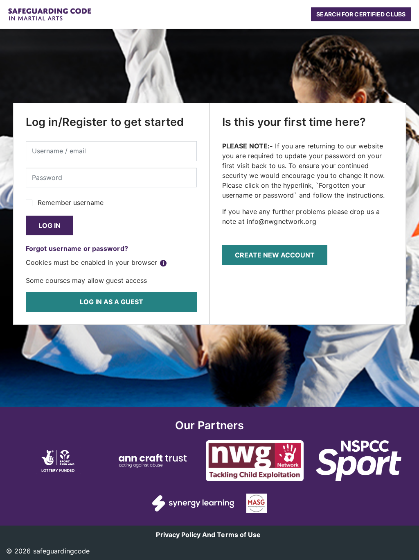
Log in (49, 225)
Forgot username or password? (77, 248)
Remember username (71, 202)
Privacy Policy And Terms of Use (208, 534)
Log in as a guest (111, 302)
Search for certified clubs (360, 14)
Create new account (275, 255)
